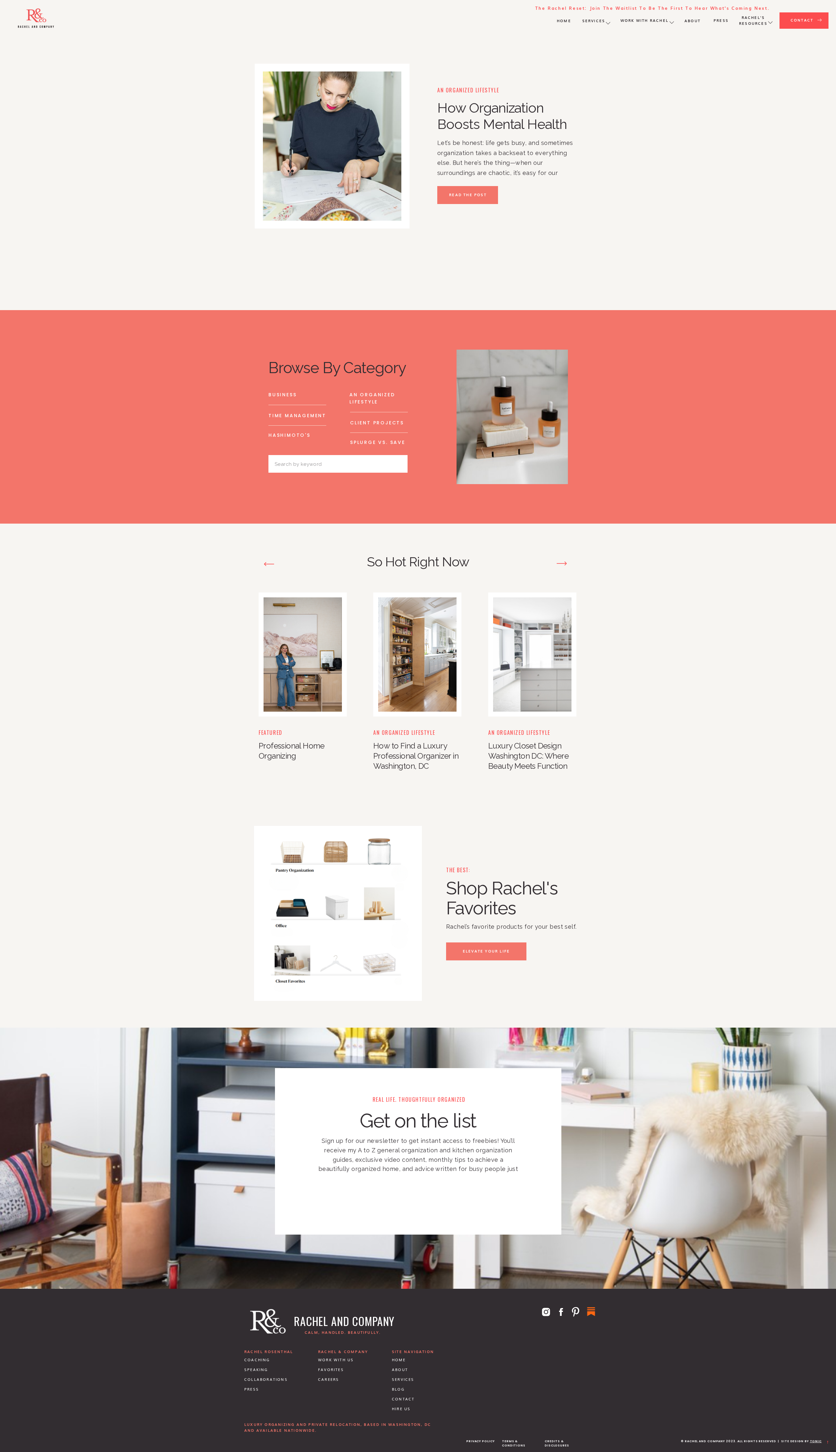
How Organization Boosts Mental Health (502, 116)
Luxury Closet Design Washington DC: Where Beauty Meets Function (528, 756)
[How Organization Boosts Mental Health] (332, 146)
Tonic (816, 1441)
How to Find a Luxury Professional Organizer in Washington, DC (415, 756)
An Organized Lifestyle (468, 90)
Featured (270, 732)
